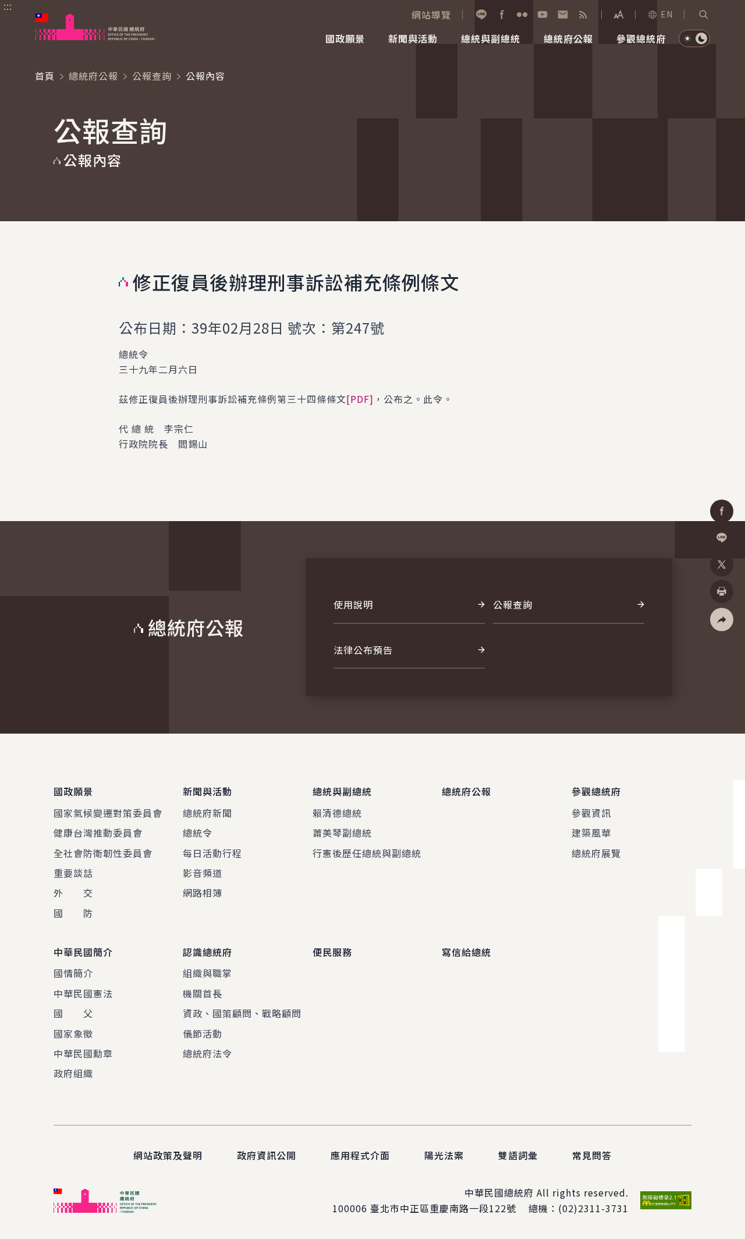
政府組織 (73, 1073)
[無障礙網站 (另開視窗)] (665, 1200)
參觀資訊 (591, 813)
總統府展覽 (596, 853)
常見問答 (592, 1155)
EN (667, 14)
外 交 (73, 893)
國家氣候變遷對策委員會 (108, 813)
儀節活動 (202, 1033)
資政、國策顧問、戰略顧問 (242, 1013)
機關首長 (202, 993)
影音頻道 (202, 873)
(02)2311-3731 (593, 1208)
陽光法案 (444, 1155)
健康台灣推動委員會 (98, 833)
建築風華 (591, 833)
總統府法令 (207, 1053)
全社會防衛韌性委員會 (103, 853)
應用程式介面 (360, 1155)
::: (7, 6)
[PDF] (360, 399)
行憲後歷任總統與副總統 (367, 853)
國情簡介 (73, 973)
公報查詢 (152, 76)
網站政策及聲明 (168, 1155)
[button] (703, 14)
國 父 (73, 1013)
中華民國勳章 (83, 1053)
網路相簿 (202, 893)
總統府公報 (93, 76)
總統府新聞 (207, 813)
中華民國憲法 (83, 993)
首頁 (45, 76)
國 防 (73, 913)
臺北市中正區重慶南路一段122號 (443, 1208)
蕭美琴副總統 (342, 833)
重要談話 (73, 873)
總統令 (197, 833)
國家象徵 (73, 1033)
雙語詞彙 (518, 1155)
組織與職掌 (207, 973)
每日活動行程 (212, 853)
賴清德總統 (337, 813)
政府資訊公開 (266, 1155)
